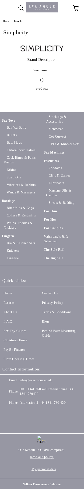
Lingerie (8, 236)
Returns (9, 302)
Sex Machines (54, 152)
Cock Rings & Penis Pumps (20, 160)
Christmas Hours (15, 340)
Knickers (13, 250)
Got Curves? (57, 136)
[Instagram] (29, 412)
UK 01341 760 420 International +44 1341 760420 (46, 391)
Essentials (51, 161)
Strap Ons (14, 177)
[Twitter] (18, 412)
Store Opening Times (19, 359)
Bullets (12, 135)
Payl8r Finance (14, 349)
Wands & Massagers (21, 192)
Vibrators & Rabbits (21, 185)
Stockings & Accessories (56, 119)
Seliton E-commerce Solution (42, 484)
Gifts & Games (59, 175)
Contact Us (50, 293)
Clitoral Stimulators (21, 150)
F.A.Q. (8, 321)
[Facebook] (8, 412)
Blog (45, 321)
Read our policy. (42, 457)
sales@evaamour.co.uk (35, 380)
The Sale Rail (54, 249)
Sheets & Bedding (62, 202)
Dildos (11, 170)
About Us (10, 312)
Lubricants (56, 183)
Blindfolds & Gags (20, 208)
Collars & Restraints (21, 215)
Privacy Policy (52, 302)
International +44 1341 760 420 (43, 402)
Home (6, 21)
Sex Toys (8, 120)
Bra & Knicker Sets (21, 243)
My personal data (44, 469)
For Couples (53, 228)
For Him (50, 211)
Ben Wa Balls (16, 127)
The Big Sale (53, 258)
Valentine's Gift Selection (56, 239)
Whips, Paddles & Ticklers (18, 225)
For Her (50, 219)
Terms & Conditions (56, 312)
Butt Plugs (14, 142)
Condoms (55, 168)
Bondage (8, 201)
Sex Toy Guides (15, 331)
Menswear (56, 129)
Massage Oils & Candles (58, 193)
